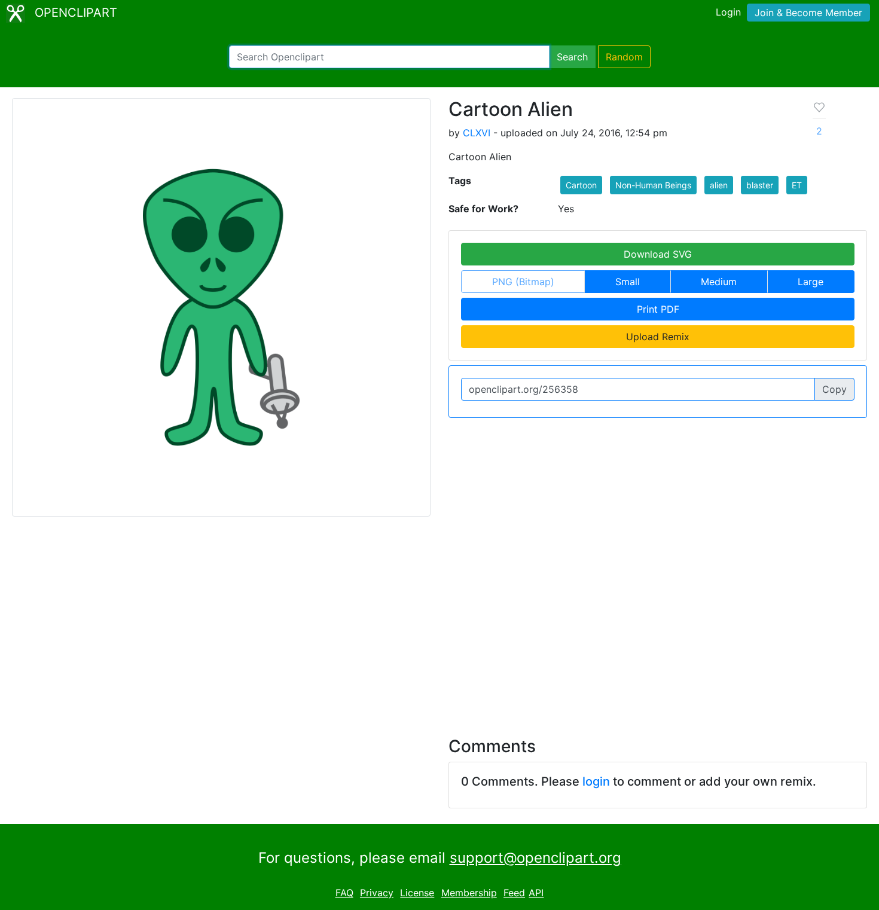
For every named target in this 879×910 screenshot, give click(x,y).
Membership (469, 893)
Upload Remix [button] (657, 337)
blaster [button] (759, 185)
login (596, 781)
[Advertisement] (439, 619)
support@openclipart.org (535, 857)
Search (572, 57)
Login (728, 12)
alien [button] (719, 185)
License (417, 893)
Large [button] (810, 282)
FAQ (344, 893)
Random (624, 57)
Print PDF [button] (658, 309)
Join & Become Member (808, 13)
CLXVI (476, 133)
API (536, 893)
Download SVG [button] (658, 254)
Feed (514, 893)
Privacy (376, 893)
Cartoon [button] (581, 185)
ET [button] (797, 185)
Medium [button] (719, 282)
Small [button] (627, 282)
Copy (834, 389)
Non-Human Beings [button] (653, 185)
